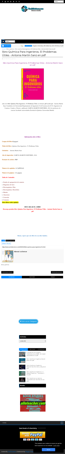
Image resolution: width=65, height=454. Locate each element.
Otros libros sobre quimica (10, 202)
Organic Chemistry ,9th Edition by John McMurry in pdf (43, 46)
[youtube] (5, 1)
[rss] (16, 1)
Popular (23, 349)
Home (3, 49)
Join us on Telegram (29, 321)
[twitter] (8, 1)
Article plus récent (7, 272)
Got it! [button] (48, 449)
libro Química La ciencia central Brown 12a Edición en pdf (35, 380)
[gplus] (11, 1)
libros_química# (10, 240)
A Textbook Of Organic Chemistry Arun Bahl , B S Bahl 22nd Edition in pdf (36, 354)
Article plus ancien (57, 272)
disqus (53, 277)
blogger (32, 277)
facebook (11, 277)
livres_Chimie (23, 45)
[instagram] (19, 1)
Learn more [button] (56, 445)
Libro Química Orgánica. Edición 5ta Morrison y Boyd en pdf (36, 367)
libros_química (10, 49)
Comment (41, 349)
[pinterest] (13, 1)
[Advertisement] (32, 26)
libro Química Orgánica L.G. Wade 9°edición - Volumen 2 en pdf (35, 373)
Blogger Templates (30, 451)
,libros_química (12, 58)
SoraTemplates (12, 451)
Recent (32, 349)
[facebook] (2, 1)
